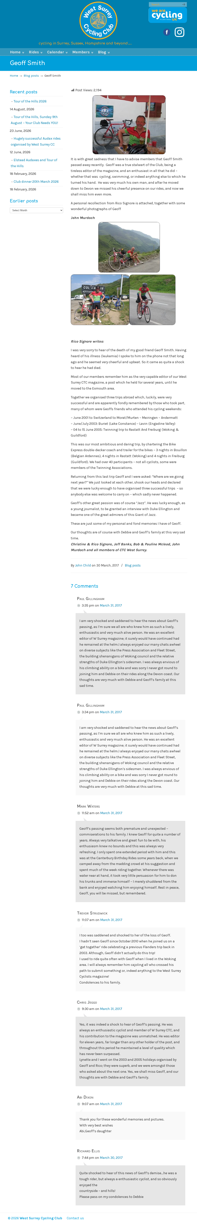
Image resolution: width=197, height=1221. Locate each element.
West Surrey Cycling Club (98, 20)
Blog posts (31, 75)
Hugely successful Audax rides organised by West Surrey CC (36, 141)
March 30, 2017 (111, 1158)
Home (14, 75)
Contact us (73, 1218)
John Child (83, 565)
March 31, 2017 (111, 605)
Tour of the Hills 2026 (30, 101)
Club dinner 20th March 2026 (36, 181)
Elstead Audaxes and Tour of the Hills (34, 163)
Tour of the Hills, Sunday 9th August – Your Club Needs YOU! (34, 120)
